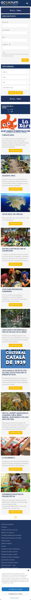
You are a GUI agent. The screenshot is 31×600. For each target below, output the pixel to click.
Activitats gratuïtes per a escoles (11, 535)
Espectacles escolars (7, 560)
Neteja (19, 92)
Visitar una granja (6, 543)
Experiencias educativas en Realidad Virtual (12, 495)
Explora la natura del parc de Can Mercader (14, 250)
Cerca (25, 60)
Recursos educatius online (9, 562)
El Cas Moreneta (8, 458)
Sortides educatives (7, 524)
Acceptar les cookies (15, 589)
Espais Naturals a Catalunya (9, 568)
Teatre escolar (5, 541)
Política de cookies (14, 597)
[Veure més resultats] (15, 517)
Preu (4, 82)
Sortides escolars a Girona (9, 551)
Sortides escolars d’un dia (9, 530)
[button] (28, 570)
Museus (3, 546)
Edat (3, 37)
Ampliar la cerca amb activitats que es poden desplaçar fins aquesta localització (15, 55)
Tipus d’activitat (6, 30)
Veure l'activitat (15, 150)
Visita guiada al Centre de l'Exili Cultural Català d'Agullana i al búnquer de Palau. (14, 372)
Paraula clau (5, 22)
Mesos (4, 77)
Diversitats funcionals (8, 87)
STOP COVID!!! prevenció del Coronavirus (12, 290)
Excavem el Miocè (8, 176)
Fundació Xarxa (8, 135)
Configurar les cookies (15, 594)
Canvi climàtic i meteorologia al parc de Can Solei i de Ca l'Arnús (14, 331)
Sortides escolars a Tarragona (10, 557)
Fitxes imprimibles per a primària (11, 538)
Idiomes (5, 72)
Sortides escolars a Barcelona (10, 549)
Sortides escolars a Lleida (9, 554)
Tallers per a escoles (7, 532)
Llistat (11, 109)
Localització (5, 44)
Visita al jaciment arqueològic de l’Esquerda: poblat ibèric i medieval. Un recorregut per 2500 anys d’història (15, 416)
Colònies (4, 527)
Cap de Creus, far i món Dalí (12, 214)
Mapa (12, 111)
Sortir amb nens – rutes (8, 565)
